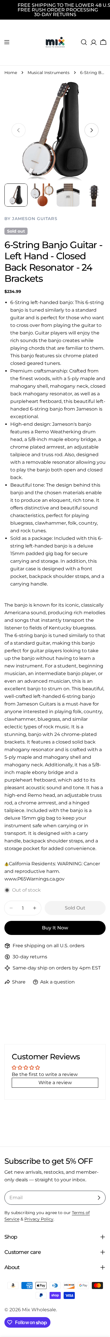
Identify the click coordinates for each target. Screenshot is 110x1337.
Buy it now (55, 928)
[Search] (84, 42)
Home (10, 72)
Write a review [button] (55, 1082)
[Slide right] (91, 130)
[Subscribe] (99, 1198)
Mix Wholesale (39, 1309)
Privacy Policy (38, 1219)
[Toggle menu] (7, 42)
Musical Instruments (49, 72)
